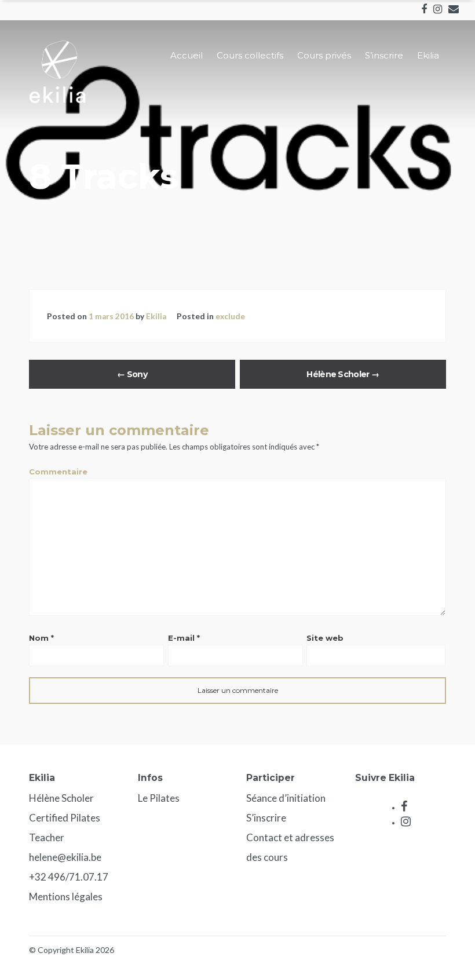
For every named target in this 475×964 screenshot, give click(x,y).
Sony (132, 374)
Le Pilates (159, 798)
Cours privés (324, 55)
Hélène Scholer (342, 374)
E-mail (184, 637)
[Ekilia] (58, 100)
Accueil (186, 55)
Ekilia (428, 55)
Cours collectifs (250, 55)
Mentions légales (66, 896)
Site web (325, 637)
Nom (41, 637)
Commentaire (58, 471)
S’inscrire (384, 55)
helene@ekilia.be (65, 857)
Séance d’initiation (286, 798)
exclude (230, 316)
